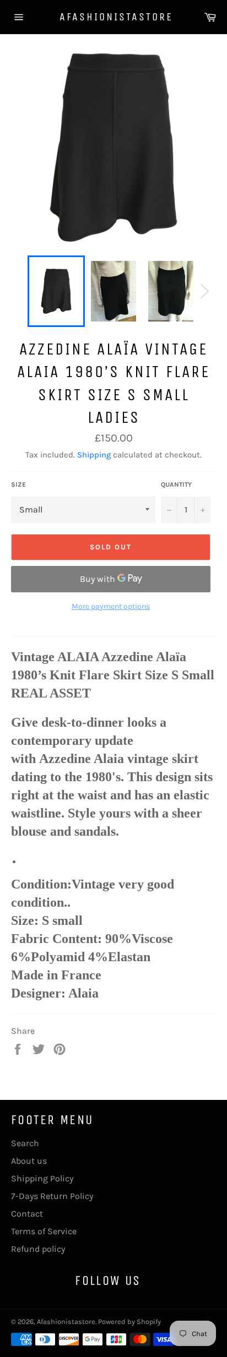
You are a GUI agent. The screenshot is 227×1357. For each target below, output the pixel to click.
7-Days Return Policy (52, 1196)
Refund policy (38, 1249)
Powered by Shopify (129, 1321)
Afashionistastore (113, 16)
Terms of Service (44, 1231)
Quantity (176, 484)
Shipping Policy (42, 1178)
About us (29, 1161)
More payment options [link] (111, 606)
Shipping (94, 455)
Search (25, 1143)
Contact (27, 1213)
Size (18, 484)
